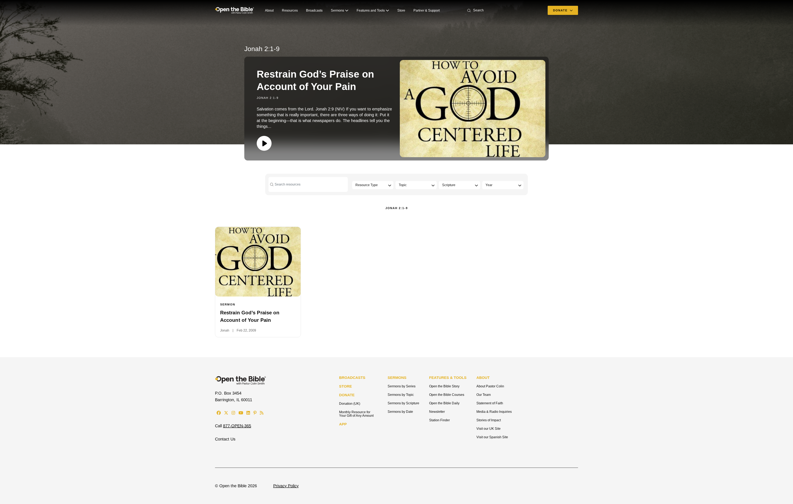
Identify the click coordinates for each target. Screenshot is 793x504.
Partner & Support (426, 10)
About (269, 10)
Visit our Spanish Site (492, 437)
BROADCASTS (352, 377)
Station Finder (439, 420)
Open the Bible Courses (446, 394)
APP (343, 424)
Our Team (483, 394)
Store (401, 10)
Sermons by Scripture (403, 403)
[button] (475, 10)
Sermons (337, 10)
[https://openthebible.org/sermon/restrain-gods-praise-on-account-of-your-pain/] (258, 262)
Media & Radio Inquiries (494, 411)
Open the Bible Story (444, 386)
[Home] (234, 10)
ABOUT (483, 377)
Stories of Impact (488, 420)
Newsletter (437, 411)
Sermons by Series (401, 386)
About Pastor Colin (490, 386)
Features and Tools (371, 10)
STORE (345, 386)
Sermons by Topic (401, 394)
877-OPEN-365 (237, 426)
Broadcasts (314, 10)
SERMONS (397, 377)
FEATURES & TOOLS (448, 377)
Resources (290, 10)
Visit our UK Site (488, 428)
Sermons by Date (400, 411)
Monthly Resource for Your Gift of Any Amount (356, 413)
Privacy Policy (286, 486)
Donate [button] (561, 10)
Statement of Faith (489, 403)
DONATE (347, 395)
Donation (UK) (349, 403)
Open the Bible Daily (444, 403)
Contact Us (225, 439)
